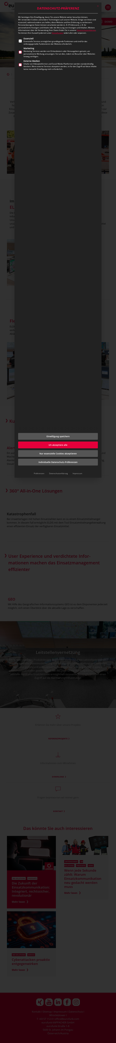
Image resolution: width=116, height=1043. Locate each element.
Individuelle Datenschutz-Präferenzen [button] (58, 462)
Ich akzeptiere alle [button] (58, 445)
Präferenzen (39, 473)
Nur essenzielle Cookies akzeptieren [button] (58, 453)
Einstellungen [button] (57, 33)
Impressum (77, 473)
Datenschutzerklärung (86, 30)
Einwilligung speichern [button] (58, 436)
